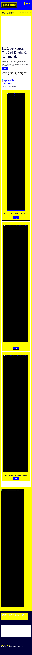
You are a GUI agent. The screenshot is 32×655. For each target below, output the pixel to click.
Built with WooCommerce (16, 646)
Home (3, 12)
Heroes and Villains (10, 12)
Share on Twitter (9, 79)
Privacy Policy (4, 646)
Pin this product (9, 82)
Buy (5, 68)
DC (16, 12)
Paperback (22, 75)
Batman (15, 72)
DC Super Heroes (11, 73)
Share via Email (8, 83)
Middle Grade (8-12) (14, 75)
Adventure (10, 72)
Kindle (7, 75)
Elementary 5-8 (19, 73)
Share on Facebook (9, 80)
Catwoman (20, 72)
